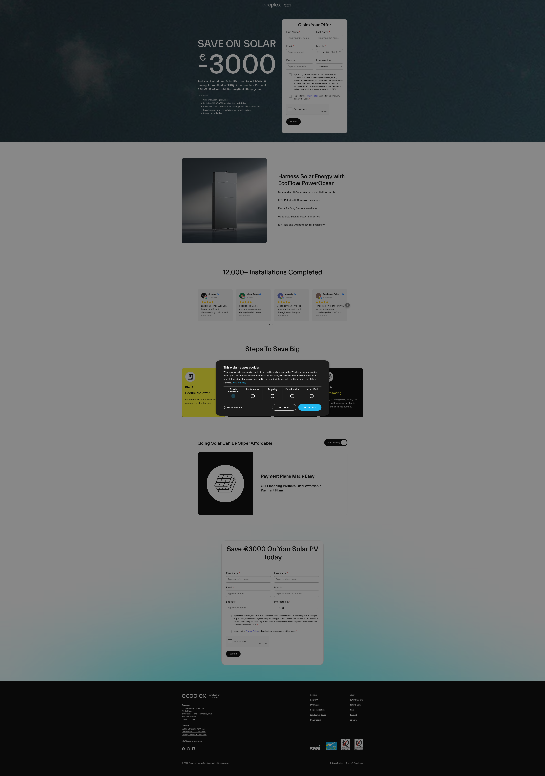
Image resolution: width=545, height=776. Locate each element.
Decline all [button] (284, 407)
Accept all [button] (310, 407)
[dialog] (272, 388)
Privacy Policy (239, 382)
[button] (233, 407)
